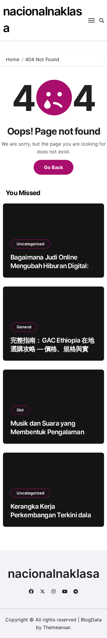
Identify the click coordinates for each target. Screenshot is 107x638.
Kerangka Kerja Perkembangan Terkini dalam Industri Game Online (53, 514)
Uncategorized (30, 243)
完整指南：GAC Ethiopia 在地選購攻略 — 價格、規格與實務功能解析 (52, 348)
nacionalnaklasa (54, 573)
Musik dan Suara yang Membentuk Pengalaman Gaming (47, 431)
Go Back (53, 167)
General (24, 326)
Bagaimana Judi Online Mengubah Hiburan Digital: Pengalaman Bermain (49, 265)
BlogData (91, 620)
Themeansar (56, 627)
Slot (20, 410)
